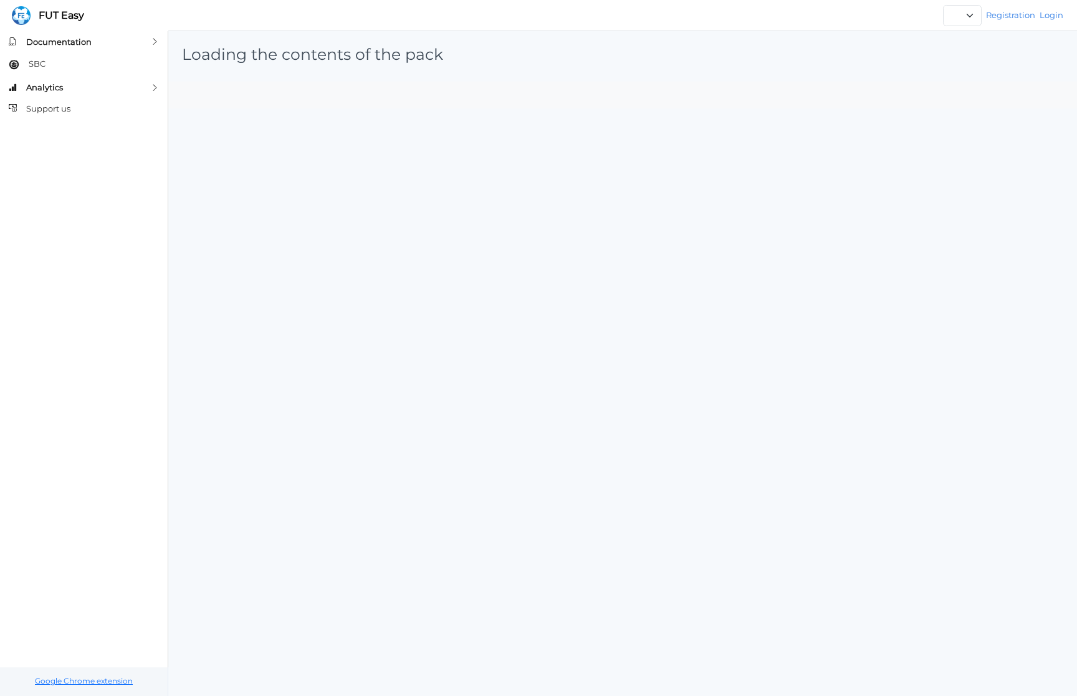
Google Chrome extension (84, 681)
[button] (84, 41)
